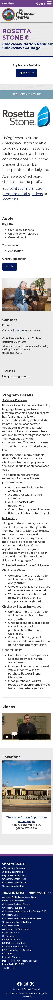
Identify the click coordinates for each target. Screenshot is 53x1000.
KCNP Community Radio (14, 943)
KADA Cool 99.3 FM (11, 939)
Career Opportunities (13, 886)
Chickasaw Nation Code (14, 878)
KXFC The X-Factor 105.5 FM (16, 950)
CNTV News (8, 936)
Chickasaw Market (11, 925)
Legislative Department (14, 875)
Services (18, 94)
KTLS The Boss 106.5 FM (14, 946)
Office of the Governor (13, 868)
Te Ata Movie (9, 967)
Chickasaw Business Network (17, 904)
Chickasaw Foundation (13, 907)
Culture (34, 94)
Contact (17, 989)
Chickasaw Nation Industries (16, 921)
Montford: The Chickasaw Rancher (19, 960)
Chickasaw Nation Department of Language (26, 819)
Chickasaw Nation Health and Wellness (21, 918)
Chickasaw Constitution (14, 882)
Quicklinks (8, 3)
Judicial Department (12, 871)
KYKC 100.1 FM (9, 953)
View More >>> (39, 892)
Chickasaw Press (10, 932)
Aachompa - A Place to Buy (16, 929)
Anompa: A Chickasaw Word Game (19, 897)
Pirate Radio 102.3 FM (13, 964)
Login (42, 3)
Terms (26, 989)
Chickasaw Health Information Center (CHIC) (24, 911)
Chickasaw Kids (10, 914)
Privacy (35, 989)
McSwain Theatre (11, 957)
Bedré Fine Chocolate (13, 900)
